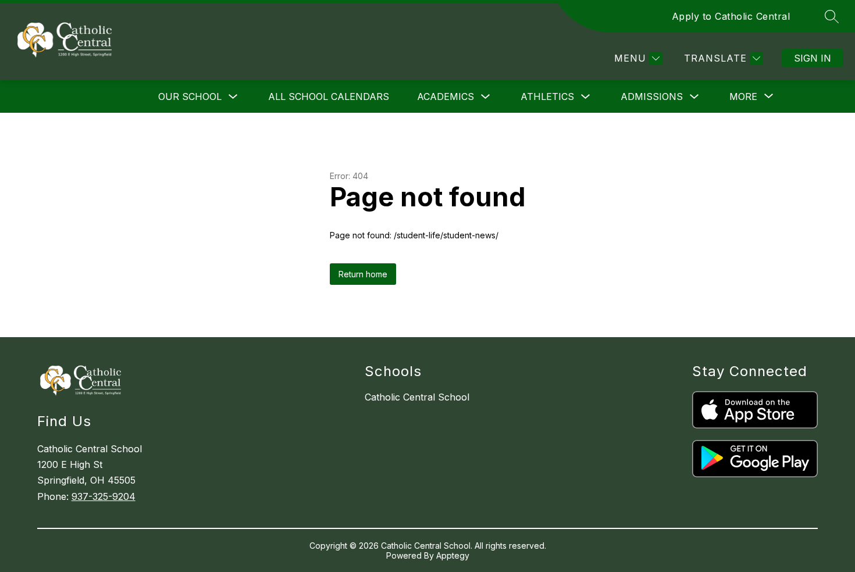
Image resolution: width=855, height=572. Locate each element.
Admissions (652, 96)
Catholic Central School (417, 397)
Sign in (812, 58)
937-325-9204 (104, 496)
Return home (363, 274)
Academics (445, 96)
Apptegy (452, 555)
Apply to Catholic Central (731, 16)
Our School (190, 96)
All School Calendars (328, 96)
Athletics (547, 96)
